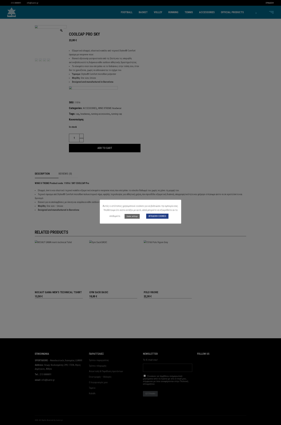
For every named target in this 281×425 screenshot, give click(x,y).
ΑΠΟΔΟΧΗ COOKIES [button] (157, 216)
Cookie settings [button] (132, 216)
